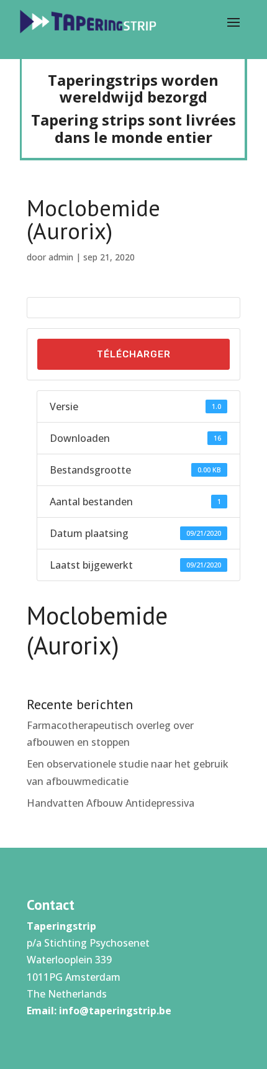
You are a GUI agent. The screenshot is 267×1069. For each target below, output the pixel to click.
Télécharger (134, 354)
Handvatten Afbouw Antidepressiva (110, 803)
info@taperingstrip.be (115, 1010)
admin (60, 257)
